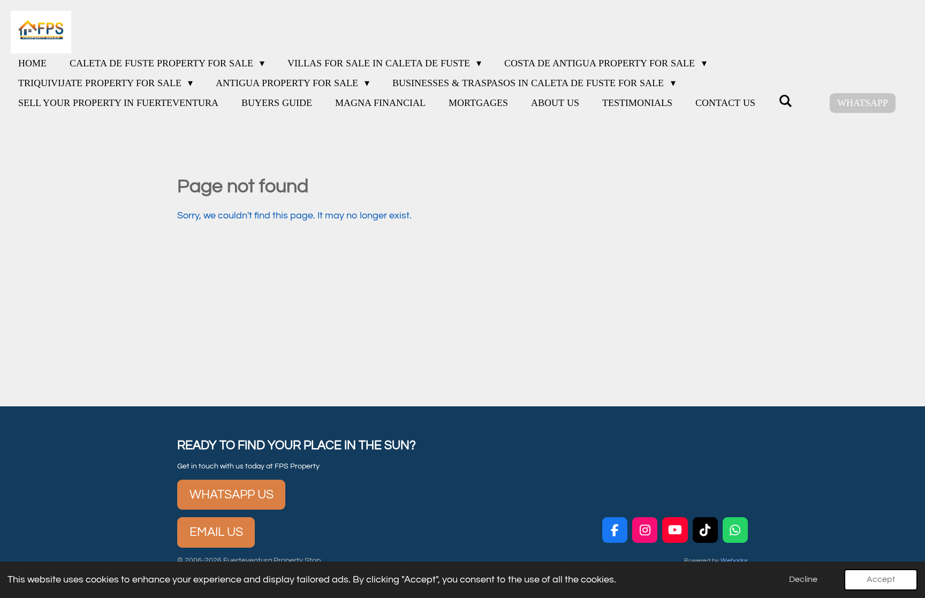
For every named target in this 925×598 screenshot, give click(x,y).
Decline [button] (803, 579)
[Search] (785, 101)
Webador (734, 560)
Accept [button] (881, 579)
